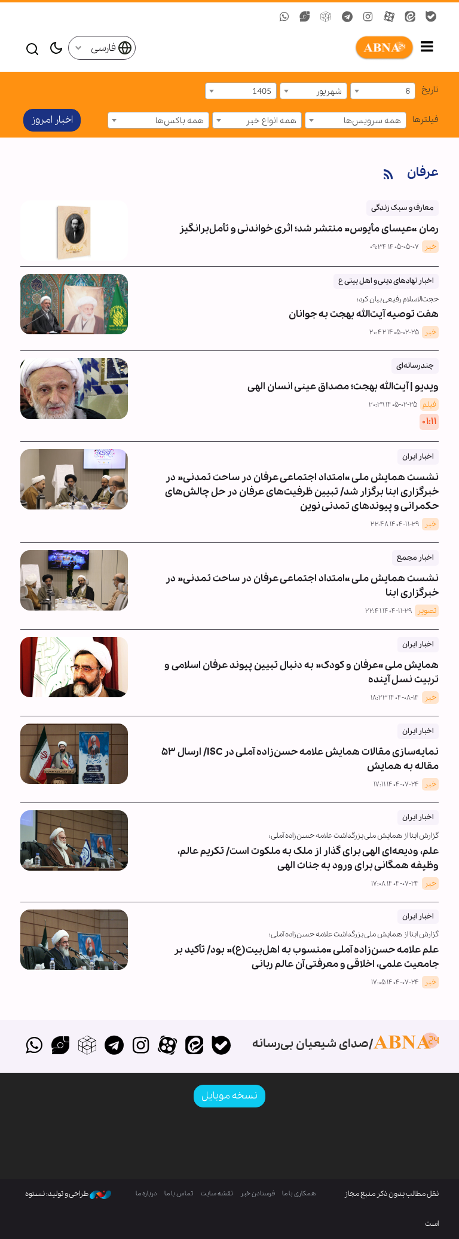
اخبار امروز (52, 120)
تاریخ (430, 90)
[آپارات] (167, 1046)
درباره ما (146, 1193)
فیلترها (425, 120)
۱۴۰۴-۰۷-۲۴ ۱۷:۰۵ (395, 982)
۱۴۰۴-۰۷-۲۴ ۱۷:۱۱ (396, 784)
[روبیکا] (87, 1046)
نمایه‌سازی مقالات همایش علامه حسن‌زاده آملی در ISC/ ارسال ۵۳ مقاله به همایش (300, 749)
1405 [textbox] (261, 91)
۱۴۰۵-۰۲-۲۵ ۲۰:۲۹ (393, 405)
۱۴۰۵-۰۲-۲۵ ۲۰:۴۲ (394, 332)
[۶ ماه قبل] (74, 479)
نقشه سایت (217, 1193)
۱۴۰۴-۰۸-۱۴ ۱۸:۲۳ (395, 698)
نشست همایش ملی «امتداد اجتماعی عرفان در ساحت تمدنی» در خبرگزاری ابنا (302, 576)
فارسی (104, 48)
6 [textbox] (407, 91)
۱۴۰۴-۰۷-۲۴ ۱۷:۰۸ (395, 884)
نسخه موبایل (229, 1096)
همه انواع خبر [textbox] (271, 121)
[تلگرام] (113, 1046)
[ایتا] (194, 1046)
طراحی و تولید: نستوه (57, 1194)
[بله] (220, 1046)
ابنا (275, 48)
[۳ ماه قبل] (74, 304)
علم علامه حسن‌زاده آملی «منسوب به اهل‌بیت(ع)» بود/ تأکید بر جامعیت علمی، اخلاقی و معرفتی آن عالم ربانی (306, 957)
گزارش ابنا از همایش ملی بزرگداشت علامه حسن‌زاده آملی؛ (354, 836)
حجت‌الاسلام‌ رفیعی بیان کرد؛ (398, 299)
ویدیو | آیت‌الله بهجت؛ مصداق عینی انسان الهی (343, 377)
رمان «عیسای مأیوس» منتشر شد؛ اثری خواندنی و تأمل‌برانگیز (309, 219)
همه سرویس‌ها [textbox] (372, 121)
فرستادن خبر (257, 1193)
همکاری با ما (299, 1193)
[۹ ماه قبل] (74, 667)
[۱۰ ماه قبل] (74, 754)
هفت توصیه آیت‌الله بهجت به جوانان (364, 314)
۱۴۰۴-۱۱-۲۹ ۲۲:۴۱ (388, 611)
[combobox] (382, 91)
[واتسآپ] (33, 1046)
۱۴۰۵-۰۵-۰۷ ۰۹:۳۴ (394, 247)
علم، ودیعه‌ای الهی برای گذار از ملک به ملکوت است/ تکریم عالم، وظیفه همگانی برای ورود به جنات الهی (308, 858)
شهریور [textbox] (329, 91)
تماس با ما (179, 1193)
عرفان (423, 172)
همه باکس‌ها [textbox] (179, 121)
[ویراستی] (60, 1046)
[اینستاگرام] (140, 1046)
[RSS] (388, 175)
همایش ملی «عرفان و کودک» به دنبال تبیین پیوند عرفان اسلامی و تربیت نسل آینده (301, 662)
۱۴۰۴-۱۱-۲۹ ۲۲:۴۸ (395, 524)
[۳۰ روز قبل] (74, 230)
